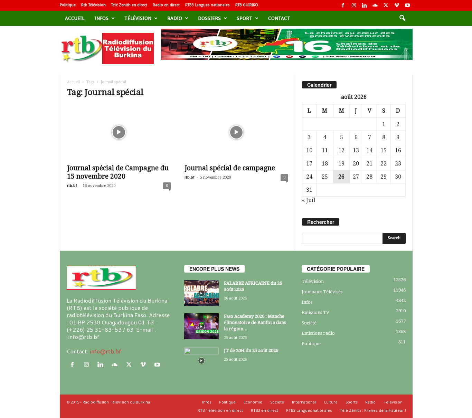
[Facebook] (343, 5)
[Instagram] (354, 5)
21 (369, 163)
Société (309, 322)
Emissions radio (318, 333)
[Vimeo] (397, 5)
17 (309, 163)
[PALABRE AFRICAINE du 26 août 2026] (201, 293)
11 (325, 150)
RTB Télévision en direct (220, 410)
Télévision (137, 18)
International (304, 402)
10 (309, 150)
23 (398, 163)
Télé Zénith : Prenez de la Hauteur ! (373, 410)
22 (383, 163)
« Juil (308, 200)
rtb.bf (72, 185)
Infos (101, 18)
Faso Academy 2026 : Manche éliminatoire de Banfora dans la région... (255, 322)
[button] (402, 18)
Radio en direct (166, 5)
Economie (253, 402)
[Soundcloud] (375, 5)
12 (341, 150)
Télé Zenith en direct (129, 5)
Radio (174, 18)
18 (325, 163)
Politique (68, 5)
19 (341, 163)
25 (325, 176)
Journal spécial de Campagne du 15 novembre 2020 (118, 172)
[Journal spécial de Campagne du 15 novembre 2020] (119, 132)
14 (369, 150)
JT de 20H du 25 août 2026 (251, 350)
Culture (331, 402)
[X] (386, 5)
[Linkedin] (364, 5)
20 (356, 163)
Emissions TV (315, 312)
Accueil (74, 18)
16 (398, 150)
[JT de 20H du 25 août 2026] (201, 360)
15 (383, 150)
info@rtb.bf (105, 351)
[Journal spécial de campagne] (236, 132)
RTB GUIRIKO (246, 5)
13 (356, 150)
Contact (279, 18)
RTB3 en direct (264, 410)
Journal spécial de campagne (230, 168)
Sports (351, 402)
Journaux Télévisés (322, 291)
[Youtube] (407, 5)
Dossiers (209, 18)
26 (341, 176)
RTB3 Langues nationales (207, 5)
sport (244, 18)
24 (309, 176)
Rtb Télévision (93, 5)
